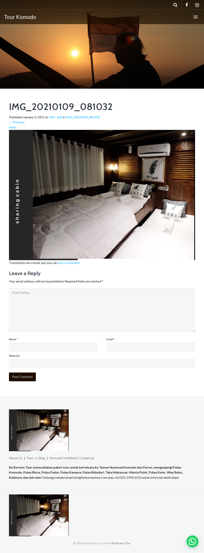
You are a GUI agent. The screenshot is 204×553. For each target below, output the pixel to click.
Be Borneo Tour (121, 543)
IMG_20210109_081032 (83, 117)
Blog (41, 458)
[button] (192, 541)
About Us (15, 458)
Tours (30, 458)
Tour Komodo (20, 17)
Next (14, 127)
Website (14, 355)
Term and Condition (62, 458)
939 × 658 (55, 117)
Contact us (86, 458)
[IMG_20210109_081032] (102, 194)
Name (13, 339)
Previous (17, 122)
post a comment (68, 263)
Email (111, 339)
